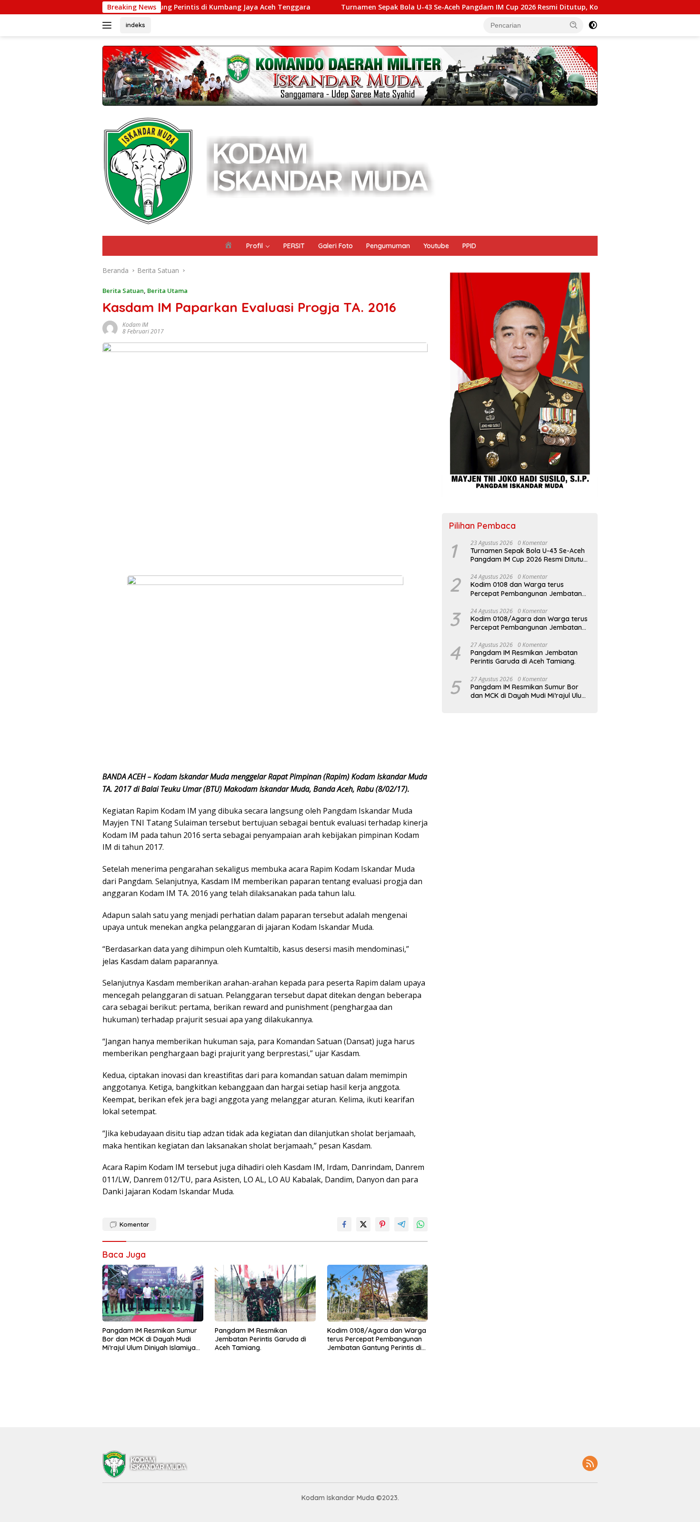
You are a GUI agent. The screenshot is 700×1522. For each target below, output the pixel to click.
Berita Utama (167, 290)
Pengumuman (388, 246)
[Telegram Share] (401, 1224)
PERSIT (294, 246)
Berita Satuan (123, 290)
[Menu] (108, 25)
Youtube (436, 246)
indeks (135, 25)
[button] (573, 24)
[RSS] (590, 1464)
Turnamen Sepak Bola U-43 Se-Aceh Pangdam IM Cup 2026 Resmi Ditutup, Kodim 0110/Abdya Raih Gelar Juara (469, 7)
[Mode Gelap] (593, 25)
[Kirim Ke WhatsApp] (420, 1224)
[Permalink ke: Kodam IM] (110, 327)
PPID (469, 246)
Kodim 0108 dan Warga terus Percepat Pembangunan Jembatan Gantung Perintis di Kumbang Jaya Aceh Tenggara (526, 589)
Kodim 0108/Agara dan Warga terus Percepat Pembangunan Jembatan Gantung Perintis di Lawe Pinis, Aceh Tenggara (376, 1339)
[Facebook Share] (344, 1224)
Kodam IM (135, 325)
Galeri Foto (335, 246)
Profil (254, 246)
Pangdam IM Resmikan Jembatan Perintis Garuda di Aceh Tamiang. (260, 1339)
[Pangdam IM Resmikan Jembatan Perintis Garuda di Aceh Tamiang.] (265, 1293)
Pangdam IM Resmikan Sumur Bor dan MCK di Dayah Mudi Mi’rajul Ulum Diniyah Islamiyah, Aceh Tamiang (151, 1339)
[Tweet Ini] (363, 1224)
